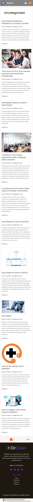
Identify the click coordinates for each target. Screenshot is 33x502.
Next (29, 439)
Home (16, 478)
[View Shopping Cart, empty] (25, 3)
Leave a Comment (6, 26)
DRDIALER (10, 3)
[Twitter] (15, 470)
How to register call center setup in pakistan (14, 410)
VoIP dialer (7, 316)
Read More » (5, 43)
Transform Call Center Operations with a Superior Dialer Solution (14, 157)
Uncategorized (15, 26)
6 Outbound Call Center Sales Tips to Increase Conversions (15, 189)
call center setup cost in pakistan (13, 367)
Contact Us (16, 484)
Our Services (16, 480)
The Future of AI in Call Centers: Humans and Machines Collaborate (16, 73)
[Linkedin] (22, 470)
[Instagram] (18, 470)
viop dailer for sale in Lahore (15, 272)
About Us (16, 482)
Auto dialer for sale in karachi (15, 221)
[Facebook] (11, 470)
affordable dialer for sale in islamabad (14, 103)
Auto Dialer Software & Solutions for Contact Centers (15, 22)
